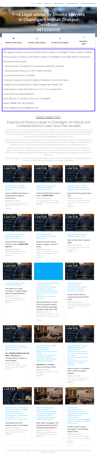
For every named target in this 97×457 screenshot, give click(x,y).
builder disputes (10, 413)
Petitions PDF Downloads (88, 3)
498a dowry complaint (73, 236)
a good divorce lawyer (11, 187)
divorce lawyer (22, 187)
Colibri (53, 452)
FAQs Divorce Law (59, 3)
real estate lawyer (22, 419)
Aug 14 (49, 198)
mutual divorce (51, 296)
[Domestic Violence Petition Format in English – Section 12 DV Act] (48, 222)
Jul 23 (49, 312)
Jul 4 (80, 376)
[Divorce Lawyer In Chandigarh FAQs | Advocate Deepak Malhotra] (79, 334)
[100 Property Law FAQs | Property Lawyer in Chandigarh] (17, 396)
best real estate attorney (12, 411)
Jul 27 (80, 245)
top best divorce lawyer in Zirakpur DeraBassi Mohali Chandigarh (46, 186)
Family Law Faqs (52, 355)
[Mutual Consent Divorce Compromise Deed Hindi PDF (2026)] (79, 271)
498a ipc (83, 236)
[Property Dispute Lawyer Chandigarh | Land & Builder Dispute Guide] (79, 396)
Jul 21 (18, 363)
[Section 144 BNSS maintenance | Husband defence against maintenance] (17, 174)
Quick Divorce (40, 298)
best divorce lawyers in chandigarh (15, 185)
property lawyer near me (12, 417)
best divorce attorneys (42, 285)
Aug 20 (18, 200)
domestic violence (41, 238)
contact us (47, 3)
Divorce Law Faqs (23, 347)
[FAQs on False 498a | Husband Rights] (79, 222)
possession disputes (11, 415)
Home (32, 3)
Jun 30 (18, 428)
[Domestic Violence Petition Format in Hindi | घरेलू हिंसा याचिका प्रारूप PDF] (17, 222)
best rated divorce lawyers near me (46, 291)
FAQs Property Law (72, 3)
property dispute (22, 415)
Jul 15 (49, 369)
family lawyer (9, 189)
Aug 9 (49, 249)
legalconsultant (11, 200)
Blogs (39, 3)
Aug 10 (18, 249)
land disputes (19, 413)
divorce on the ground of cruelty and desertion (46, 293)
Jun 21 (80, 434)
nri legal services (41, 283)
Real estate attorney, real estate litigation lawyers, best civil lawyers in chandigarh (17, 408)
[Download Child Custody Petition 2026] (79, 174)
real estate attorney (11, 419)
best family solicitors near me (44, 289)
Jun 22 (49, 430)
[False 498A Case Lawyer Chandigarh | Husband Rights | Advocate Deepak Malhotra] (17, 271)
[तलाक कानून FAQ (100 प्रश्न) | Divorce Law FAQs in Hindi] (48, 334)
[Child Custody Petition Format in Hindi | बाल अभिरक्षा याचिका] (48, 174)
